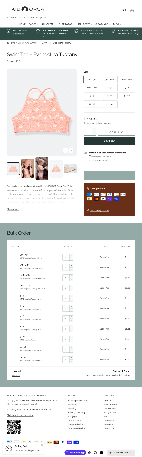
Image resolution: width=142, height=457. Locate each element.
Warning (72, 408)
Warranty (72, 404)
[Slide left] (65, 150)
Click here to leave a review (20, 415)
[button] (124, 10)
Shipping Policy (75, 424)
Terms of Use (74, 420)
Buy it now (109, 141)
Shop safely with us (99, 210)
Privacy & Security (76, 412)
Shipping (87, 123)
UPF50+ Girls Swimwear (28, 43)
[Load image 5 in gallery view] (70, 168)
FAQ (106, 416)
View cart (16, 375)
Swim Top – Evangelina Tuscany (56, 43)
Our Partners (110, 408)
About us (108, 400)
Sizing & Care (110, 412)
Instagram (108, 424)
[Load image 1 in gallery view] (13, 168)
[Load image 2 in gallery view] (27, 168)
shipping (106, 375)
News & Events (111, 404)
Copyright (73, 416)
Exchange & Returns (78, 400)
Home (12, 43)
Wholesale (109, 420)
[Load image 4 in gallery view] (56, 169)
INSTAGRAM (18, 33)
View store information (98, 160)
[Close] (42, 445)
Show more (13, 209)
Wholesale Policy (76, 428)
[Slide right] (71, 150)
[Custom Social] (101, 453)
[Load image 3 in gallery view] (42, 168)
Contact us (109, 428)
